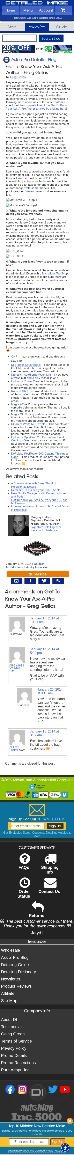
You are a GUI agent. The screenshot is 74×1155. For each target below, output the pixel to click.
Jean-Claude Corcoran (16, 666)
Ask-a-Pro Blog (15, 957)
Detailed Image (37, 3)
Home (10, 10)
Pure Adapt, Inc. (16, 1070)
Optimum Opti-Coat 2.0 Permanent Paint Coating (37, 438)
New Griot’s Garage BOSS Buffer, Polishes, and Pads (39, 495)
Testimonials (12, 1026)
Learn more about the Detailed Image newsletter (37, 1150)
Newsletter (10, 979)
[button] (65, 1147)
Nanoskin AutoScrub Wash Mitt (31, 374)
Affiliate (7, 993)
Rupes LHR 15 (20, 391)
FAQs (23, 867)
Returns (36, 915)
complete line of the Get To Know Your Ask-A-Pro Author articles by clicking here (36, 107)
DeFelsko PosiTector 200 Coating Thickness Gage (39, 455)
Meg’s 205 (18, 404)
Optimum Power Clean (25, 381)
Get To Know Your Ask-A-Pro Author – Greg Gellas (34, 69)
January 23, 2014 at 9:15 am (50, 691)
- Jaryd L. (37, 932)
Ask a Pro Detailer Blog (33, 59)
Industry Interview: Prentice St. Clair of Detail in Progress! (40, 508)
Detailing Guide (15, 964)
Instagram (52, 530)
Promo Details (14, 1055)
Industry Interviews (36, 567)
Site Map (9, 1000)
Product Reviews (16, 986)
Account (46, 10)
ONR (14, 356)
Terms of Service (16, 1041)
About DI (9, 1019)
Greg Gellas (18, 77)
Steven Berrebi (34, 191)
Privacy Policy (13, 1048)
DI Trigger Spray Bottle (26, 364)
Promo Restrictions (18, 1062)
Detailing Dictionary (18, 972)
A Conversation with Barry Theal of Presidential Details (33, 485)
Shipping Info (50, 869)
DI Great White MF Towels (28, 424)
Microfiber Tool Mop (55, 273)
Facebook (37, 530)
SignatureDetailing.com (46, 527)
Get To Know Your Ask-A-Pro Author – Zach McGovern (39, 501)
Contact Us (49, 891)
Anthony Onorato (14, 748)
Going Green (13, 1034)
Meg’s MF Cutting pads (26, 414)
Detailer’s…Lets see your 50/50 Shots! (36, 490)
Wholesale (10, 950)
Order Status (23, 893)
